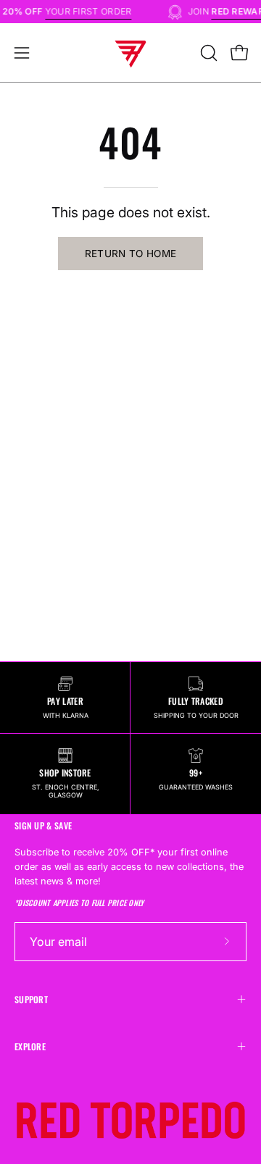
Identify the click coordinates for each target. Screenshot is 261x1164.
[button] (207, 53)
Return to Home (131, 253)
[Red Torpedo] (130, 53)
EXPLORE (30, 1046)
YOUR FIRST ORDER (91, 11)
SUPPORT (31, 999)
